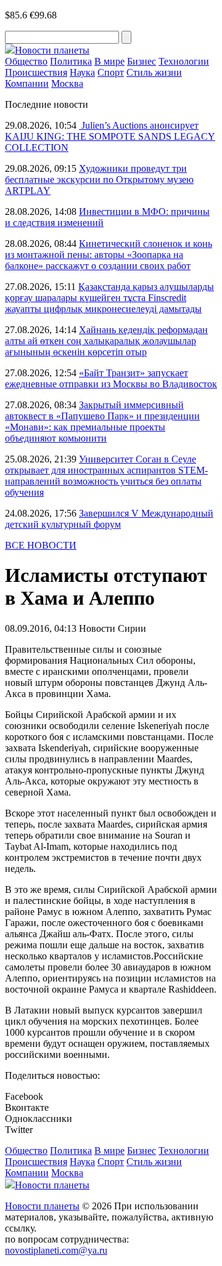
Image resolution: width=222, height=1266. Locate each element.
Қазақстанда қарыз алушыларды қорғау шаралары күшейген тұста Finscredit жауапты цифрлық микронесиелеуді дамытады (109, 297)
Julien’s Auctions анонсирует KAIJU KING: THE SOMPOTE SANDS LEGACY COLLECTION (110, 136)
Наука (82, 72)
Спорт (110, 72)
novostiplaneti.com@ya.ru (56, 1250)
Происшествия (36, 72)
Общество (26, 61)
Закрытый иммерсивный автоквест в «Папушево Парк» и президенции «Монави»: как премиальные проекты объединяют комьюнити (102, 421)
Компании (27, 83)
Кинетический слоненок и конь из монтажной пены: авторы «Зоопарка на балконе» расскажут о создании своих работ (108, 254)
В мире (109, 61)
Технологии (183, 61)
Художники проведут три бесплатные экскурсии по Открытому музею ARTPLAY (99, 179)
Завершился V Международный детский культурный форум (109, 519)
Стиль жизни (154, 72)
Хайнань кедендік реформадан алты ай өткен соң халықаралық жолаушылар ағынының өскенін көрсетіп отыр (106, 341)
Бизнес (141, 61)
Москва (67, 83)
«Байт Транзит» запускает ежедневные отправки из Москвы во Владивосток (111, 378)
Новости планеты (42, 1206)
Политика (71, 61)
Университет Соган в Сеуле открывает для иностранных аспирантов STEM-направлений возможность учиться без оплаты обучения (106, 476)
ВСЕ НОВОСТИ (40, 545)
